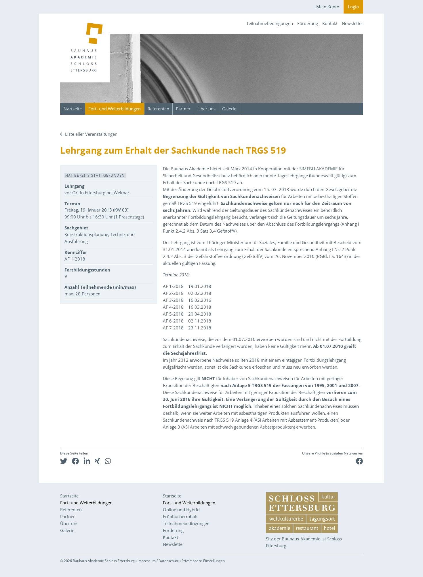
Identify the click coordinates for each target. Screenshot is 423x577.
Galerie (229, 109)
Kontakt (330, 23)
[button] (63, 461)
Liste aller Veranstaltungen (91, 134)
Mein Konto (327, 7)
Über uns (206, 109)
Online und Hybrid (181, 509)
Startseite (72, 109)
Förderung (307, 23)
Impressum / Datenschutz (158, 560)
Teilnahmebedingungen (269, 23)
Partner (183, 109)
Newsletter (352, 23)
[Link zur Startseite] (85, 48)
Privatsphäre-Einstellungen (203, 560)
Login (353, 7)
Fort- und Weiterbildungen (114, 109)
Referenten (158, 109)
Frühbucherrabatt (180, 516)
